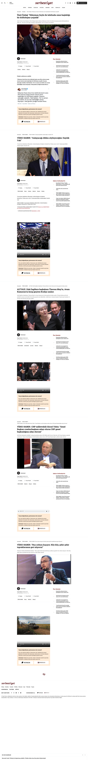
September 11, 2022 (36, 210)
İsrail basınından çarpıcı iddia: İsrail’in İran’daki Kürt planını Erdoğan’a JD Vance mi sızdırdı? (62, 82)
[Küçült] (85, 755)
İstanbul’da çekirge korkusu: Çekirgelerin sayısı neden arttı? (62, 62)
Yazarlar (36, 7)
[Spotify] (70, 3)
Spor (52, 7)
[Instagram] (68, 3)
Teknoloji (57, 7)
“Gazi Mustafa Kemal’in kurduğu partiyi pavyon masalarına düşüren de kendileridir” (63, 76)
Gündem (30, 7)
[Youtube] (75, 3)
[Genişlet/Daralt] (83, 755)
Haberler (23, 69)
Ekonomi (47, 7)
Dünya (24, 7)
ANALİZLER (26, 345)
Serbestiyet (23, 58)
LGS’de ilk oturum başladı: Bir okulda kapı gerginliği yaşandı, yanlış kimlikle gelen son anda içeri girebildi (63, 71)
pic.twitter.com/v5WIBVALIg (23, 208)
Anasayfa (19, 11)
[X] (72, 3)
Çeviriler (31, 345)
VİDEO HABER (25, 134)
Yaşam (63, 7)
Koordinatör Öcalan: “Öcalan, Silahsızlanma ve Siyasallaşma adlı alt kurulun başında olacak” (63, 184)
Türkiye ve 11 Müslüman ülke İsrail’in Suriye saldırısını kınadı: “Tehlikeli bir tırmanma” (24, 758)
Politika (42, 7)
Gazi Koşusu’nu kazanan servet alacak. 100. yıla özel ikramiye (62, 66)
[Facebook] (66, 3)
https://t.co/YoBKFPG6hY (43, 206)
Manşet (28, 69)
